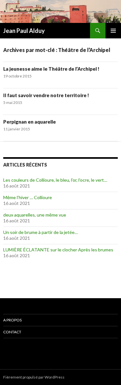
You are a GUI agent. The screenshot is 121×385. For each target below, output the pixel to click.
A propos (12, 320)
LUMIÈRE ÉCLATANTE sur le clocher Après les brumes (58, 249)
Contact (12, 331)
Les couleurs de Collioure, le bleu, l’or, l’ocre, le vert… (55, 180)
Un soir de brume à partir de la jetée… (40, 232)
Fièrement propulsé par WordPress (34, 377)
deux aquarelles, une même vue (34, 215)
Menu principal (113, 30)
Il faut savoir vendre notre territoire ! (46, 95)
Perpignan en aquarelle (29, 122)
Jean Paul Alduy (24, 30)
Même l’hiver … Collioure (27, 197)
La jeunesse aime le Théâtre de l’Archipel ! (51, 69)
